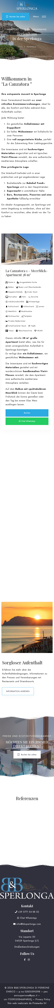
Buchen (27, 412)
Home (20, 46)
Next (48, 455)
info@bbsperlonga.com (28, 924)
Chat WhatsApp (28, 421)
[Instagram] (29, 959)
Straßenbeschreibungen (27, 946)
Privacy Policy (42, 999)
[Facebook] (25, 959)
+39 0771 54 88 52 (28, 911)
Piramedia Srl (39, 1003)
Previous (5, 455)
